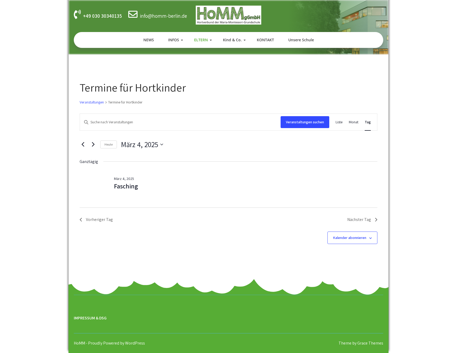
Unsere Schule (301, 39)
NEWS (148, 39)
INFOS (173, 39)
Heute (108, 144)
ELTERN (201, 39)
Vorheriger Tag (99, 219)
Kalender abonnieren (349, 237)
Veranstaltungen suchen (305, 122)
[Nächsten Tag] (93, 144)
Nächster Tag (359, 219)
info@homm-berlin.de (163, 16)
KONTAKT (265, 39)
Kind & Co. (232, 39)
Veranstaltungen (92, 102)
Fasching (126, 186)
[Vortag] (83, 144)
